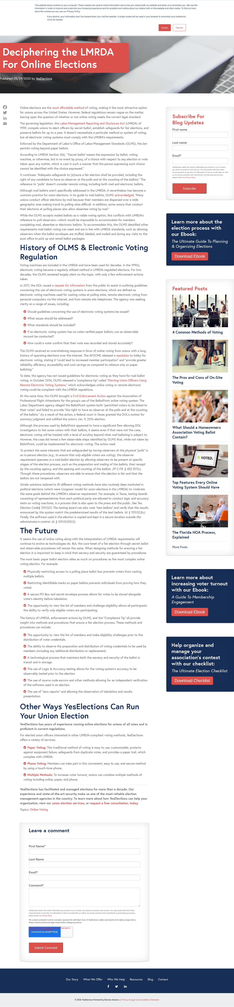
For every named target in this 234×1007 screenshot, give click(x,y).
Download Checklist (192, 680)
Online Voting (39, 809)
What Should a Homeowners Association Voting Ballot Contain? (196, 432)
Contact (163, 979)
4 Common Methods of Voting (197, 332)
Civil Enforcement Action (89, 396)
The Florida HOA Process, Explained (194, 535)
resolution (122, 355)
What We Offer (92, 979)
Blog (150, 979)
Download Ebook (190, 256)
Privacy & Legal (128, 999)
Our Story (72, 979)
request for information (69, 285)
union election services (68, 803)
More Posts (179, 547)
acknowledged (124, 195)
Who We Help (116, 979)
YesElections (44, 78)
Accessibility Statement (148, 999)
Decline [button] (179, 27)
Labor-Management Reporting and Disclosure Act (92, 123)
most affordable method (68, 108)
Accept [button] (165, 27)
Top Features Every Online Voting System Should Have (195, 485)
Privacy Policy (47, 915)
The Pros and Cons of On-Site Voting (197, 380)
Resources (136, 979)
